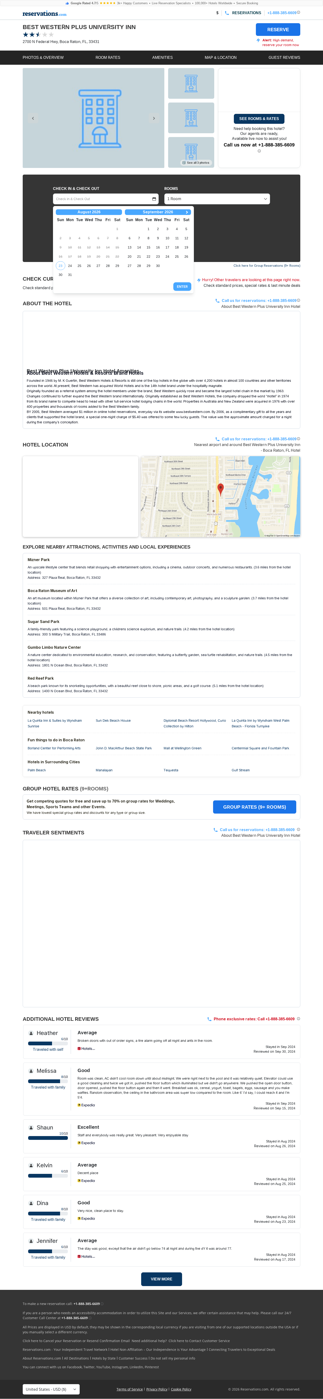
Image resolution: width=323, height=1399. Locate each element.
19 (186, 247)
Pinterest (152, 1367)
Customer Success (133, 1358)
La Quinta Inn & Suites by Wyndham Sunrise (55, 723)
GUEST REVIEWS (284, 58)
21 (139, 256)
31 (70, 275)
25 (79, 266)
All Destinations (76, 1358)
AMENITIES (162, 58)
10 (167, 238)
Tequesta (171, 770)
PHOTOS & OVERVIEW (43, 58)
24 (70, 266)
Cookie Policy (181, 1389)
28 (108, 266)
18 (177, 247)
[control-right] (154, 118)
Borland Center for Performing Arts (54, 748)
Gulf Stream (241, 770)
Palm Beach (37, 770)
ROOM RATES (108, 58)
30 (60, 275)
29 (117, 266)
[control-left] (33, 118)
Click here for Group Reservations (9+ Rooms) (267, 265)
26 (89, 266)
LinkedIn (136, 1367)
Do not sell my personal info (173, 1358)
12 (186, 238)
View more (161, 1279)
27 (98, 266)
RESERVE (278, 29)
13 (129, 247)
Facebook (74, 1367)
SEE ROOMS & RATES (259, 119)
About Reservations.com (42, 1358)
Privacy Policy (156, 1389)
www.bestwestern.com (193, 412)
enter (182, 286)
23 (60, 266)
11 (177, 238)
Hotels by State (104, 1358)
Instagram (120, 1367)
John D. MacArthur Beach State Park (124, 748)
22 (148, 256)
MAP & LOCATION (221, 58)
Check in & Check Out (76, 189)
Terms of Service (130, 1389)
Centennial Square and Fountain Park (260, 748)
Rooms (171, 189)
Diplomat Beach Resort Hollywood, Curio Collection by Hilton (195, 723)
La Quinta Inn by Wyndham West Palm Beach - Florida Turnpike (260, 723)
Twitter (89, 1367)
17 (167, 247)
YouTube (103, 1367)
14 (139, 247)
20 (129, 256)
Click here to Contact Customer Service (199, 1341)
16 (158, 247)
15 (148, 247)
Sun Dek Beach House (113, 720)
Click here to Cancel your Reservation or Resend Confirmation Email (76, 1341)
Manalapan (104, 770)
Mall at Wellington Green (182, 748)
